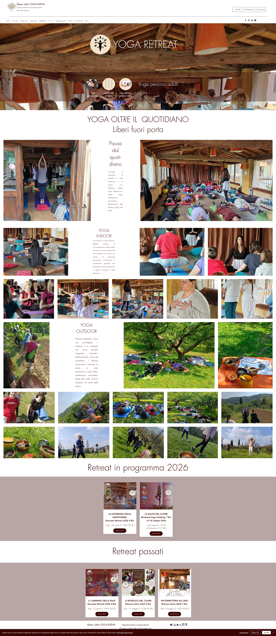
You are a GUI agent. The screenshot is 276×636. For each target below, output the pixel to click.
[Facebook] (246, 20)
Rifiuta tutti (255, 632)
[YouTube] (255, 20)
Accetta (266, 632)
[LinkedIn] (252, 20)
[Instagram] (249, 20)
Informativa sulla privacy (124, 632)
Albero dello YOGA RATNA (30, 4)
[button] (249, 9)
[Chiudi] (273, 632)
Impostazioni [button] (244, 632)
